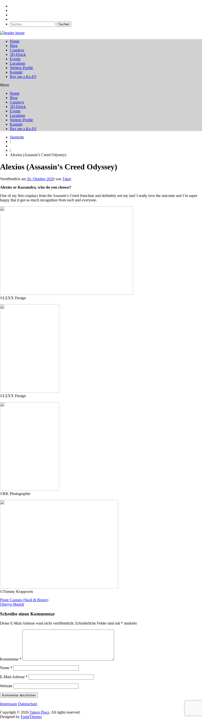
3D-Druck (18, 54)
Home (14, 41)
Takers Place (39, 712)
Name (6, 668)
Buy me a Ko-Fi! (23, 77)
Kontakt (16, 72)
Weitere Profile (21, 68)
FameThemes (31, 717)
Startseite (17, 137)
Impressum (8, 704)
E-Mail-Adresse (14, 677)
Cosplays (17, 50)
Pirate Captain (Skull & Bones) (24, 600)
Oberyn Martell (12, 604)
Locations (17, 63)
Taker (66, 179)
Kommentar (10, 659)
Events (15, 59)
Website (6, 686)
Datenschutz (27, 704)
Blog (13, 46)
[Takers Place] (12, 33)
